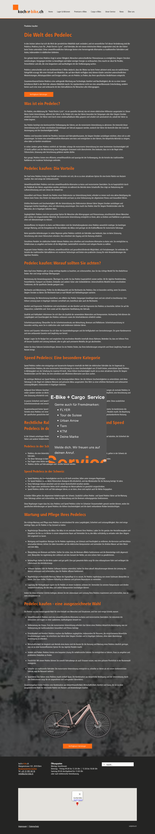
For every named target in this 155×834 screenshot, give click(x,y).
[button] (105, 460)
